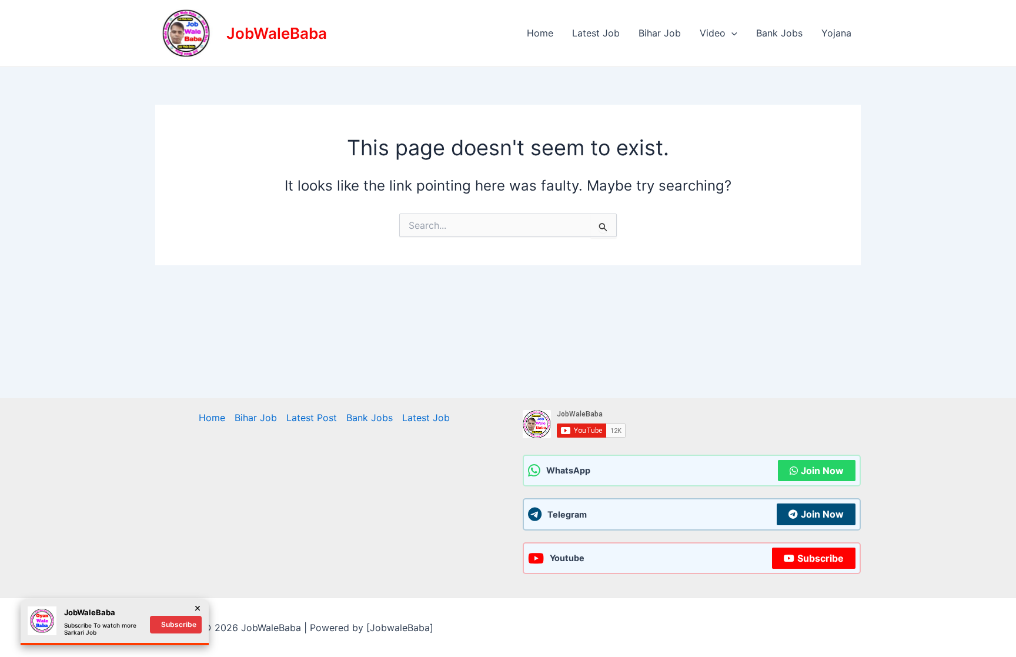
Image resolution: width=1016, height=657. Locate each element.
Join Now (822, 470)
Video (713, 33)
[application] (731, 32)
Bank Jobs (779, 33)
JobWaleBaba (276, 33)
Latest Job (596, 33)
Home (540, 33)
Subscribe (820, 558)
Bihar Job (660, 33)
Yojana (836, 33)
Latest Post (311, 417)
